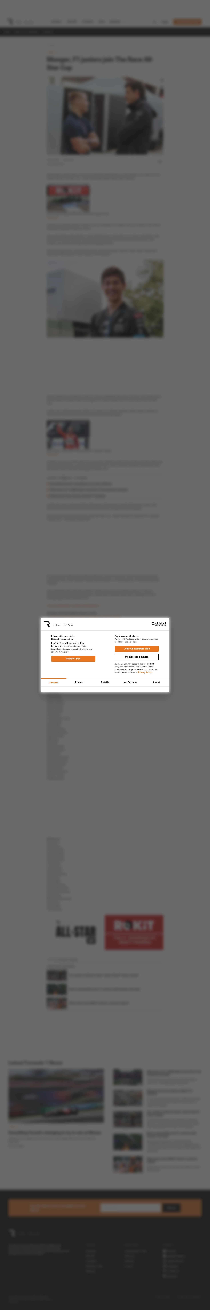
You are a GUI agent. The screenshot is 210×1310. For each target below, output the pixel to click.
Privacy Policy (145, 672)
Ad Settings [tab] (130, 682)
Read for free (73, 658)
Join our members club (137, 648)
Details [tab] (105, 682)
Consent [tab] (53, 682)
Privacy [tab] (79, 682)
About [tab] (156, 682)
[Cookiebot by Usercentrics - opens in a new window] (153, 624)
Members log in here (136, 656)
